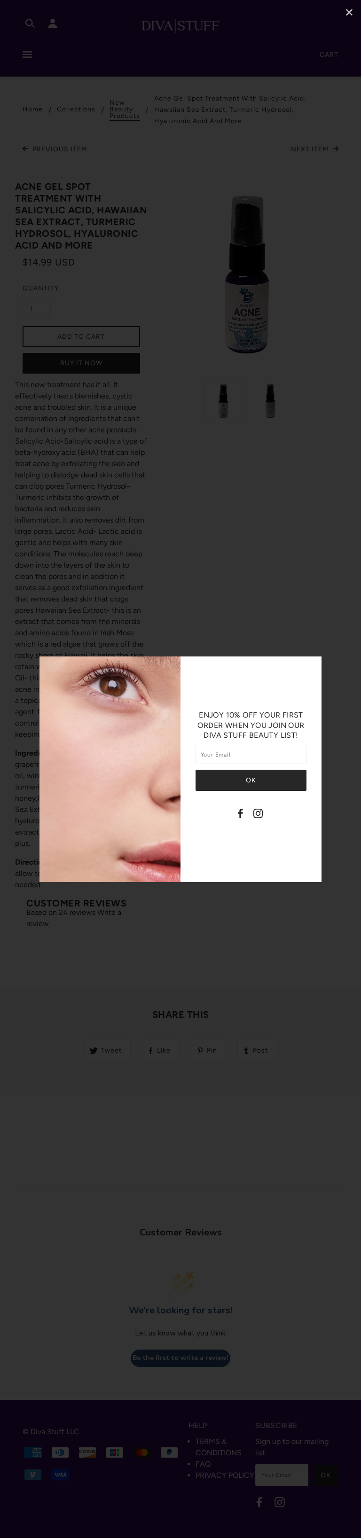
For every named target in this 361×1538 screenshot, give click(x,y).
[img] (240, 815)
